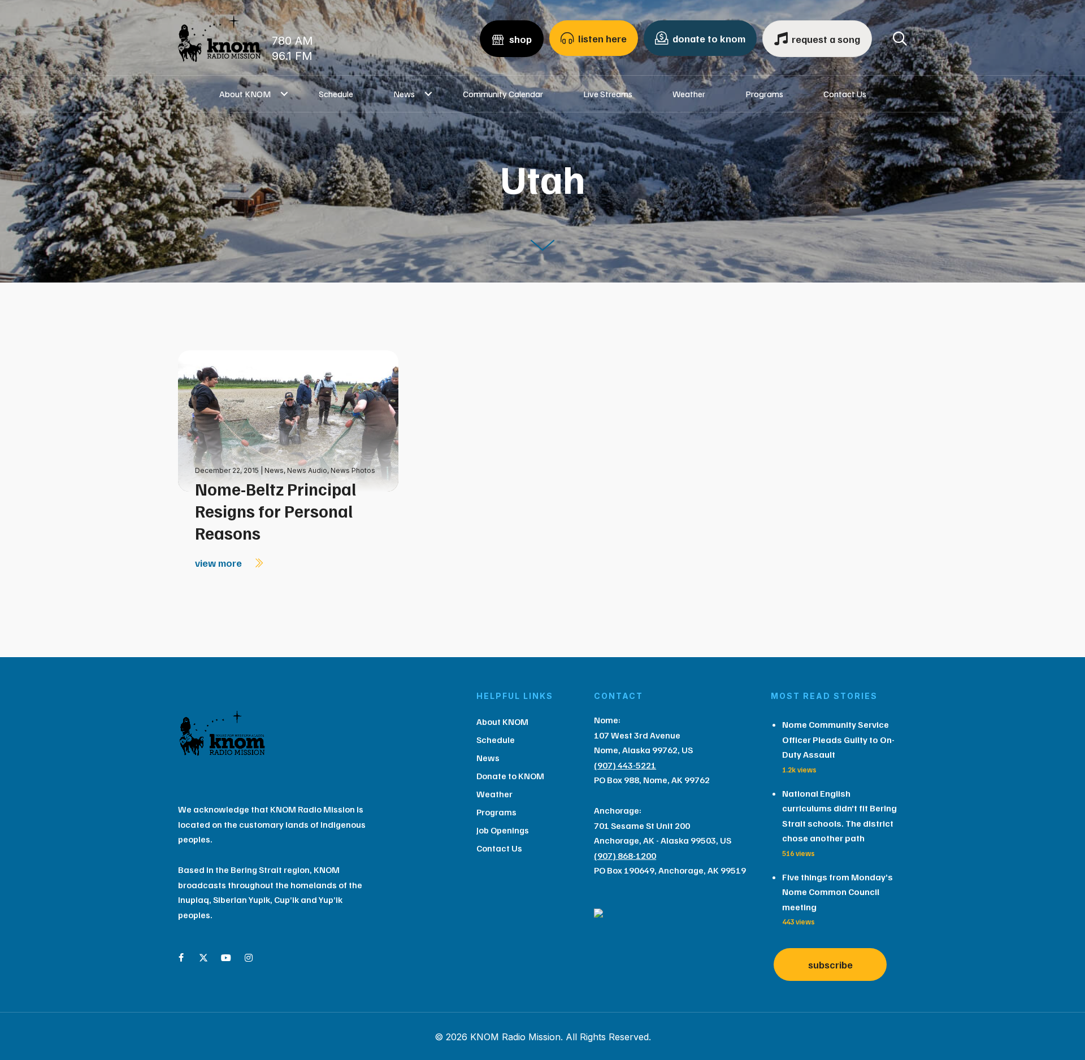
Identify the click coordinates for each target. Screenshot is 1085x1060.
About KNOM (245, 93)
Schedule (336, 93)
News (404, 93)
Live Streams (607, 93)
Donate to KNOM (510, 775)
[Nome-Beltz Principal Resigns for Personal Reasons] (288, 420)
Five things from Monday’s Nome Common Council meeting (837, 892)
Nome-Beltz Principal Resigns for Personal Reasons (275, 511)
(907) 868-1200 (625, 855)
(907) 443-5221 (625, 765)
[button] (284, 93)
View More (219, 563)
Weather (688, 93)
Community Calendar (503, 93)
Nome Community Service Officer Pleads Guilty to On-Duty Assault (838, 739)
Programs (764, 93)
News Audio (307, 470)
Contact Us (844, 93)
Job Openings (502, 830)
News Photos (353, 470)
